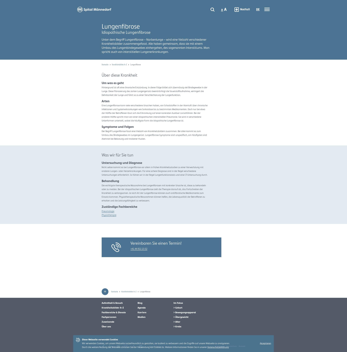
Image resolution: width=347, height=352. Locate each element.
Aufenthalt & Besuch (112, 303)
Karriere (142, 312)
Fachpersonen (109, 317)
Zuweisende (108, 322)
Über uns (106, 326)
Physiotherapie (109, 215)
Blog (140, 303)
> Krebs (177, 326)
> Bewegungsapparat (185, 312)
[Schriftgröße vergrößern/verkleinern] (224, 9)
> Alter (177, 322)
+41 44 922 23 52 (139, 249)
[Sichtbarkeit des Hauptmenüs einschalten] (267, 9)
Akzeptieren (265, 343)
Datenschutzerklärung (218, 347)
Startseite (105, 65)
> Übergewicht (181, 317)
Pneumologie (108, 211)
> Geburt (178, 308)
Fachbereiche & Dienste (114, 312)
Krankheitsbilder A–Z (119, 65)
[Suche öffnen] (212, 9)
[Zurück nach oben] (105, 291)
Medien (141, 317)
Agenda (142, 308)
